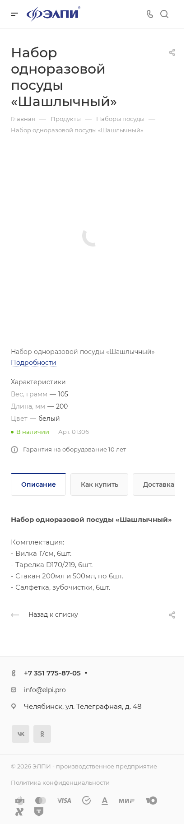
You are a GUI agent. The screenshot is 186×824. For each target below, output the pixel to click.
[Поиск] (164, 14)
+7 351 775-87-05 (52, 673)
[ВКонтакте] (20, 734)
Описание (38, 484)
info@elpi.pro (45, 690)
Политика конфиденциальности (60, 782)
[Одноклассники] (42, 734)
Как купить (99, 484)
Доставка (158, 484)
